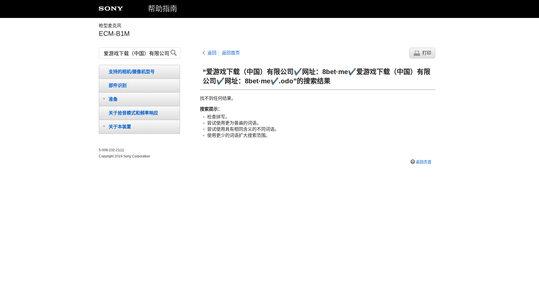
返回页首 (423, 162)
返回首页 (231, 52)
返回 (211, 52)
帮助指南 (162, 8)
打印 (426, 52)
